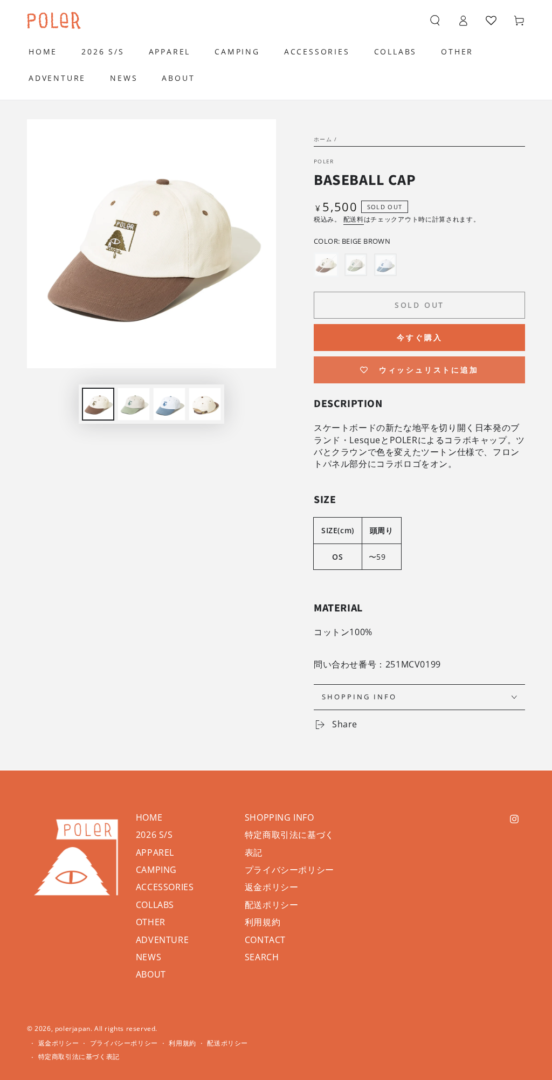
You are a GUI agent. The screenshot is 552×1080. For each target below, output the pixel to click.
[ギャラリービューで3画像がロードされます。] (169, 404)
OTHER (150, 922)
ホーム (323, 139)
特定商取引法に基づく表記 (79, 1057)
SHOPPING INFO (279, 817)
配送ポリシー (272, 905)
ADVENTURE (162, 940)
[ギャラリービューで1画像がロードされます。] (98, 404)
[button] (435, 20)
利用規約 (262, 922)
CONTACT (265, 940)
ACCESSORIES (165, 887)
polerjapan (73, 1028)
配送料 (353, 219)
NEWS (148, 957)
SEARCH (262, 957)
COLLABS (155, 905)
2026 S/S (154, 835)
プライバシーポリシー (289, 870)
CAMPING (156, 870)
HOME (149, 817)
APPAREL (155, 852)
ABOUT (151, 974)
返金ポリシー (272, 887)
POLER (324, 161)
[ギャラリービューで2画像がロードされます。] (134, 404)
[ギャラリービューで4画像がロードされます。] (205, 404)
